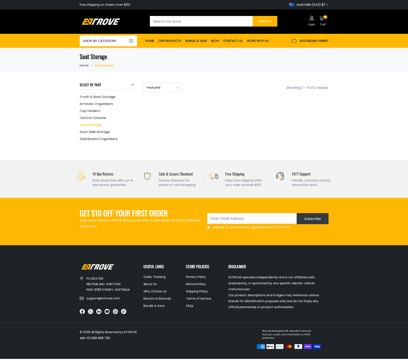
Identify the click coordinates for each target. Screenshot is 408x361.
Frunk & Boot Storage (97, 96)
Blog (215, 41)
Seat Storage (91, 124)
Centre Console (93, 117)
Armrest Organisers (96, 103)
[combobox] (213, 21)
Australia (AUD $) (311, 4)
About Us (150, 284)
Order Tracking (154, 277)
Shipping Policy (197, 291)
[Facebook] (82, 311)
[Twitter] (90, 311)
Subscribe (312, 218)
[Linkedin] (99, 311)
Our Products (169, 41)
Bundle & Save (196, 41)
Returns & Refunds (157, 298)
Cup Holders (90, 110)
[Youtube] (107, 311)
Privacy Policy (196, 277)
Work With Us (258, 41)
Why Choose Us (155, 291)
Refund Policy (196, 284)
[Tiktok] (124, 311)
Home (150, 41)
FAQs (189, 306)
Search (265, 21)
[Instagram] (115, 311)
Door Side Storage (95, 131)
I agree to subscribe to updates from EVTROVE (251, 227)
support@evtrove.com (103, 298)
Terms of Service (198, 298)
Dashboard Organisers (99, 138)
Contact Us (233, 41)
